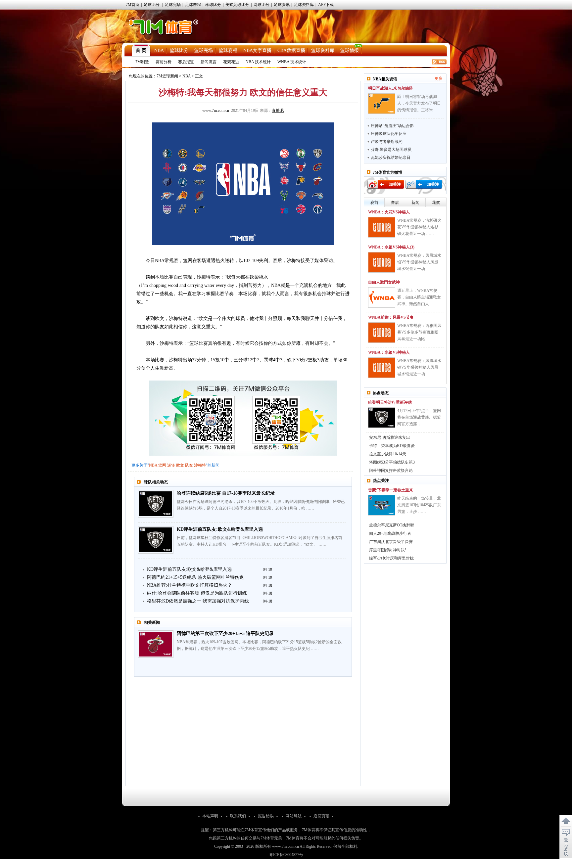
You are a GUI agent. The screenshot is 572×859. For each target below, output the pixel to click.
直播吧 (278, 110)
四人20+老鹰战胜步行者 (390, 533)
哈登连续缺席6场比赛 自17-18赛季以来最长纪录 (226, 493)
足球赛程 (193, 4)
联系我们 (238, 816)
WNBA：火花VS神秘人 (389, 212)
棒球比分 (213, 4)
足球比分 (152, 4)
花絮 (436, 202)
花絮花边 (231, 62)
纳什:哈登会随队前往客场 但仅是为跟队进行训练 (197, 593)
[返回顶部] (565, 821)
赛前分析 (163, 62)
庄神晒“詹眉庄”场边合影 (392, 125)
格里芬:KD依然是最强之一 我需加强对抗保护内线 (198, 601)
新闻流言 (208, 62)
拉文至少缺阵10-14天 (387, 454)
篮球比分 (179, 50)
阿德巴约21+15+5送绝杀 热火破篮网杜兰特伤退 (195, 577)
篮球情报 (349, 50)
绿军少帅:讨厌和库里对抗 (391, 558)
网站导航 (294, 816)
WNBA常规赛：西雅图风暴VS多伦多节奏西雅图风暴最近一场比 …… (419, 332)
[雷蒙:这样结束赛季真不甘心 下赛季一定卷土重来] (381, 505)
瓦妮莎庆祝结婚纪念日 (390, 157)
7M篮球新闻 (167, 76)
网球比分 (261, 4)
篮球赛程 (228, 50)
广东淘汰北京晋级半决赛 (391, 541)
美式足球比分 (237, 4)
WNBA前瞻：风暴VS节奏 (391, 317)
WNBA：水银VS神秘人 (389, 352)
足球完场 (173, 4)
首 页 (141, 50)
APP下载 (326, 4)
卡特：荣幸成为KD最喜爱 (392, 445)
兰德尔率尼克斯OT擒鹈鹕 (391, 525)
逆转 (171, 465)
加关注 (395, 184)
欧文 (180, 465)
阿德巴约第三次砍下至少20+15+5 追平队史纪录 (225, 633)
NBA (159, 50)
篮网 (162, 465)
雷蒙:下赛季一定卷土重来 (390, 490)
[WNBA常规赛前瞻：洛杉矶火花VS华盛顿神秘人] (381, 227)
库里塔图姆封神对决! (387, 550)
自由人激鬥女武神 (384, 282)
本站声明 (210, 816)
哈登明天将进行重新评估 (390, 402)
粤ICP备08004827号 (286, 854)
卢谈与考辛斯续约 (387, 141)
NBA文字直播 (257, 50)
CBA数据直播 (291, 50)
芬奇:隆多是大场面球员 (391, 149)
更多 (439, 78)
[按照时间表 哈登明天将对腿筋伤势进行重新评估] (381, 417)
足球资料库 (304, 4)
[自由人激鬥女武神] (381, 297)
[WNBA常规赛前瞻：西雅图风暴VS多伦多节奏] (381, 332)
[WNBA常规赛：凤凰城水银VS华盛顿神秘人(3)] (381, 262)
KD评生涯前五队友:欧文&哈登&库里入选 (220, 529)
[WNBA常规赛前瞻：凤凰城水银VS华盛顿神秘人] (381, 367)
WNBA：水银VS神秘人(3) (391, 247)
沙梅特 (200, 465)
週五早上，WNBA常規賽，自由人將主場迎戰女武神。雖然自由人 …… (419, 297)
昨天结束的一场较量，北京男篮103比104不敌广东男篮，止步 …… (419, 505)
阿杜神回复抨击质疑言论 (391, 470)
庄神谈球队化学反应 (388, 133)
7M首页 (132, 4)
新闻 (415, 202)
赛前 (374, 202)
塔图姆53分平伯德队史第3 (392, 462)
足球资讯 (282, 4)
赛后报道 (186, 62)
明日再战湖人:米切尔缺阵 (390, 88)
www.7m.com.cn (215, 110)
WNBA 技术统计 (291, 62)
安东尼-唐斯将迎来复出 (389, 437)
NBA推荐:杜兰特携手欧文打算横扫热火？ (189, 585)
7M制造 (142, 62)
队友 (189, 465)
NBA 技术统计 (258, 62)
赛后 (395, 202)
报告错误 (266, 816)
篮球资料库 (322, 50)
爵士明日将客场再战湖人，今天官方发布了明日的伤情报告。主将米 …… (419, 103)
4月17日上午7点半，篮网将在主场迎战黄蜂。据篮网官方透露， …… (419, 417)
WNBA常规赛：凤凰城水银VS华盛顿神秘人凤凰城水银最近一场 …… (419, 262)
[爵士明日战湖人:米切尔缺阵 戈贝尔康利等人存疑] (381, 103)
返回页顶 (321, 816)
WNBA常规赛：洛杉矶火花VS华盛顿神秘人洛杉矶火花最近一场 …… (419, 227)
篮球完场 (203, 50)
